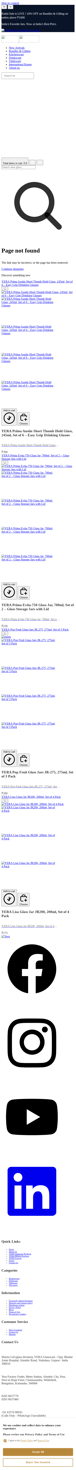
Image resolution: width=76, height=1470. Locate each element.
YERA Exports (15, 1258)
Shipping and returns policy (21, 1303)
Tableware (13, 1283)
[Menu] (39, 33)
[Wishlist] (3, 155)
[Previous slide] (4, 7)
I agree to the (28, 1440)
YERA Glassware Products (20, 1254)
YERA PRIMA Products (19, 1256)
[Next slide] (10, 7)
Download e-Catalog (17, 1314)
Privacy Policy (15, 1307)
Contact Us (13, 1263)
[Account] (32, 162)
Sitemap (12, 1334)
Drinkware (13, 1281)
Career (11, 1260)
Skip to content (10, 3)
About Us (13, 1251)
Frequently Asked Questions (21, 1301)
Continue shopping (12, 269)
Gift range (13, 1285)
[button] (38, 112)
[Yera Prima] (29, 41)
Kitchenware (14, 1278)
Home (11, 1249)
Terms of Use (14, 1312)
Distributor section (17, 1305)
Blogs (11, 1310)
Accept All (38, 1452)
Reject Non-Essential (38, 1462)
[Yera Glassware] (10, 41)
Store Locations (15, 1330)
